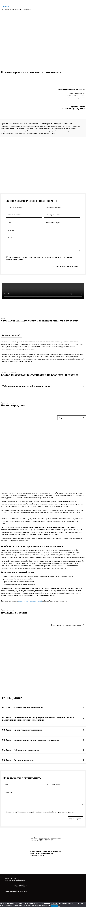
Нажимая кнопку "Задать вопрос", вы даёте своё (40, 812)
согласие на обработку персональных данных (56, 812)
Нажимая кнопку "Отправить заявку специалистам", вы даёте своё (39, 258)
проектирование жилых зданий (30, 601)
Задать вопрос (74, 819)
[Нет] (59, 906)
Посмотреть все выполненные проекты (67, 625)
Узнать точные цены (10, 335)
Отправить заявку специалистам (65, 266)
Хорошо (54, 906)
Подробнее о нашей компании (71, 418)
